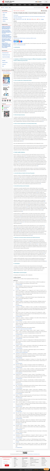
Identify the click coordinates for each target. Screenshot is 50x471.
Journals (14, 4)
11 (21, 139)
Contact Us (4, 64)
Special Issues (24, 466)
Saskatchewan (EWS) (29, 38)
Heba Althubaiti (15, 15)
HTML (28, 19)
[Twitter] (2, 100)
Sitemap (15, 463)
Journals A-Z (16, 459)
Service (31, 458)
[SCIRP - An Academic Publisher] (8, 1)
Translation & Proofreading (34, 462)
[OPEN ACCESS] (38, 1)
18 (44, 201)
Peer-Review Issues (25, 463)
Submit (41, 4)
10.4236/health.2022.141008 (19, 19)
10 (19, 135)
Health (14, 10)
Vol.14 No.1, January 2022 (20, 10)
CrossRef (17, 284)
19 (29, 204)
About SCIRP (25, 458)
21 (41, 208)
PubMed (20, 284)
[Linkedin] (7, 100)
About (30, 4)
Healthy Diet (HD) (16, 38)
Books (20, 4)
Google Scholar (18, 352)
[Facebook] (5, 100)
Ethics (23, 459)
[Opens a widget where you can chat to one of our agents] (46, 469)
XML (30, 19)
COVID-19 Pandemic (22, 38)
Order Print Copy (4, 62)
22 (22, 211)
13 (37, 165)
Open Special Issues (5, 52)
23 (20, 216)
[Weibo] (10, 100)
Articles (8, 4)
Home (3, 4)
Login (46, 1)
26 (20, 223)
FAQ (3, 66)
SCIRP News (36, 469)
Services (35, 4)
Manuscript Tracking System (34, 459)
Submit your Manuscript (28, 469)
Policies (43, 458)
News (25, 4)
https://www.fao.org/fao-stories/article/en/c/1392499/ (24, 328)
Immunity (34, 38)
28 (17, 228)
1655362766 (6, 109)
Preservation (44, 462)
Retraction (43, 463)
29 (19, 231)
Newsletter (3, 60)
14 (25, 170)
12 (18, 161)
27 (44, 225)
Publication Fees (5, 19)
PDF (25, 19)
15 (19, 178)
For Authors (24, 462)
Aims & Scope (5, 12)
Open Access (44, 459)
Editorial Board (5, 17)
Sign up (21, 469)
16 (37, 192)
